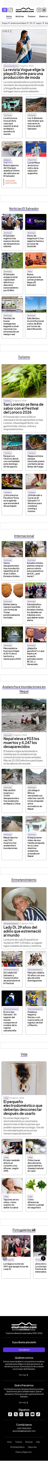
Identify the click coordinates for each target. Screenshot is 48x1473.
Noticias (20, 16)
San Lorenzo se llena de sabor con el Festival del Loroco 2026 (23, 408)
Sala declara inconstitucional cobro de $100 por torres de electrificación (35, 323)
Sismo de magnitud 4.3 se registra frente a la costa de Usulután (35, 241)
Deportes (32, 160)
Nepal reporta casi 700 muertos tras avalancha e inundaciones (10, 842)
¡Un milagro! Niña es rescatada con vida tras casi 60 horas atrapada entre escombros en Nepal (36, 799)
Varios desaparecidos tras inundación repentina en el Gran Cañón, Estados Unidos (11, 570)
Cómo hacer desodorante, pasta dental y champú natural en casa (36, 1165)
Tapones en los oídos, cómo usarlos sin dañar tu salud (11, 1203)
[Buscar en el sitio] (11, 10)
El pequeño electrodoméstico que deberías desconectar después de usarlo (22, 1107)
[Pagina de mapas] (39, 10)
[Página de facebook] (10, 1415)
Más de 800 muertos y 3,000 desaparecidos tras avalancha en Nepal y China (11, 797)
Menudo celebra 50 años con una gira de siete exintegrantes (36, 976)
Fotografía (8, 1260)
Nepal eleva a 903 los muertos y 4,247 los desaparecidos (21, 742)
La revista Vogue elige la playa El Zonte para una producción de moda (23, 73)
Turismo (31, 16)
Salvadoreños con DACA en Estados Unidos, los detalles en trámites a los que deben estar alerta (35, 612)
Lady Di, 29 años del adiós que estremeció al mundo (22, 931)
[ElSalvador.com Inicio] (25, 9)
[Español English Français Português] (44, 10)
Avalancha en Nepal (18, 23)
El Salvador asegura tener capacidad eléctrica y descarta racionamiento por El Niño (10, 282)
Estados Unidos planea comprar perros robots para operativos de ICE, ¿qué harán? (35, 570)
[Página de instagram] (21, 1415)
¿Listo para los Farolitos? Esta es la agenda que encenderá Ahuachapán (11, 500)
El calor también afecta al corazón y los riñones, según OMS (11, 1165)
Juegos (39, 23)
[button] (43, 1258)
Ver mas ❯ (23, 1375)
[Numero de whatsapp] (27, 1415)
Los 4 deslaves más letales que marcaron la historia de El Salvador (35, 123)
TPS (30, 23)
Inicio (9, 16)
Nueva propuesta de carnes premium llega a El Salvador (35, 279)
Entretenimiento (11, 66)
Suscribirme (24, 1349)
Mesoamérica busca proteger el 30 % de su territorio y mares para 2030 (12, 653)
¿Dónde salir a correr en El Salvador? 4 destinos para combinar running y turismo (35, 503)
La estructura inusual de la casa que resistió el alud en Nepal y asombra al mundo (10, 126)
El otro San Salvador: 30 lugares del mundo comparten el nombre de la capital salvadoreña (10, 1021)
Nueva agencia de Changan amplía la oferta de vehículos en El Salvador (11, 170)
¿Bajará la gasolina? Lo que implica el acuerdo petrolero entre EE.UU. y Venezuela (35, 656)
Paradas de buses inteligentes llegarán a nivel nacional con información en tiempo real (11, 326)
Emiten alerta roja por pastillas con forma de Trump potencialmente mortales (11, 611)
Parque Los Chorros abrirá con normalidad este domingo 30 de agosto (11, 461)
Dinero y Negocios (23, 1452)
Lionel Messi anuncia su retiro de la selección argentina (34, 168)
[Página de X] (16, 1415)
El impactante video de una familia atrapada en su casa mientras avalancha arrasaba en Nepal (36, 846)
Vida (30, 271)
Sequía (5, 23)
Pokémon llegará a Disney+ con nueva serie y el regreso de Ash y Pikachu (35, 1019)
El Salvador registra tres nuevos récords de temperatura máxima (11, 241)
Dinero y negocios (7, 161)
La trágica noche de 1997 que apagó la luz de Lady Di (15, 1266)
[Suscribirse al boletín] (5, 10)
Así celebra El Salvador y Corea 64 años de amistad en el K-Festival (11, 978)
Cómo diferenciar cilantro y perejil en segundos (36, 1203)
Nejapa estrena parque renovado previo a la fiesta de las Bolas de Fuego (36, 461)
